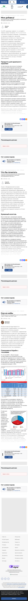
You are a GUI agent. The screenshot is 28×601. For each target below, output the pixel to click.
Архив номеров (18, 552)
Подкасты (17, 542)
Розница (4, 544)
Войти (23, 2)
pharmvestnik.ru (21, 587)
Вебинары (17, 539)
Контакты (17, 560)
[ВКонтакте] (24, 119)
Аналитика (4, 552)
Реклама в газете (19, 555)
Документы (4, 555)
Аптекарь (4, 560)
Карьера (4, 550)
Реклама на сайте (19, 558)
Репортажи (17, 536)
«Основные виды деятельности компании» (14, 570)
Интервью (17, 544)
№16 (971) (22, 15)
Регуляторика (5, 539)
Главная (2, 15)
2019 (18, 15)
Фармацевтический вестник (10, 15)
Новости (4, 536)
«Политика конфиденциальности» (14, 569)
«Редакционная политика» (14, 572)
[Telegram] (20, 119)
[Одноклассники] (26, 119)
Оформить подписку (19, 550)
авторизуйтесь (16, 162)
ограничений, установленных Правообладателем (16, 583)
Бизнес (3, 558)
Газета (16, 547)
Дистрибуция (5, 547)
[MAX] (22, 119)
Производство (5, 542)
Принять (14, 598)
